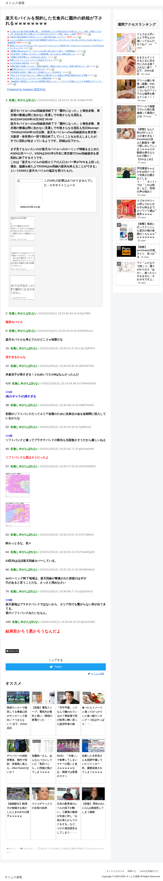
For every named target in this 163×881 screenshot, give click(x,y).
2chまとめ (13, 651)
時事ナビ (132, 871)
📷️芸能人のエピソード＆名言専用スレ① (27, 69)
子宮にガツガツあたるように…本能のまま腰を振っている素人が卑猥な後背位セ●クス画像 (48, 75)
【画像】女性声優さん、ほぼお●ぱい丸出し (28, 57)
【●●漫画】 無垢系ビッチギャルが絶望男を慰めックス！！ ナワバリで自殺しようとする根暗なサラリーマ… (56, 81)
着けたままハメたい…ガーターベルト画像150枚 (30, 78)
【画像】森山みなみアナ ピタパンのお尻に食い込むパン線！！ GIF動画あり (43, 51)
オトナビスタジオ (115, 871)
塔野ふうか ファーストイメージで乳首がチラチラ (31, 60)
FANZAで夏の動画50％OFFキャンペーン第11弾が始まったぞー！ (38, 37)
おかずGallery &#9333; (20, 63)
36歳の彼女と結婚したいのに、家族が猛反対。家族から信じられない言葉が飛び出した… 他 (49, 66)
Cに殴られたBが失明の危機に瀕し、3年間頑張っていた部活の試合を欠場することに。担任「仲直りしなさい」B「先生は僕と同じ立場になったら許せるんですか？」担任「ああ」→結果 (55, 32)
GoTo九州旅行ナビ (149, 871)
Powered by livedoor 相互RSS (26, 89)
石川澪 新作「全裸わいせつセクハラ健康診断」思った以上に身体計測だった (42, 54)
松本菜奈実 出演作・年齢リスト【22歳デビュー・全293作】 (36, 72)
